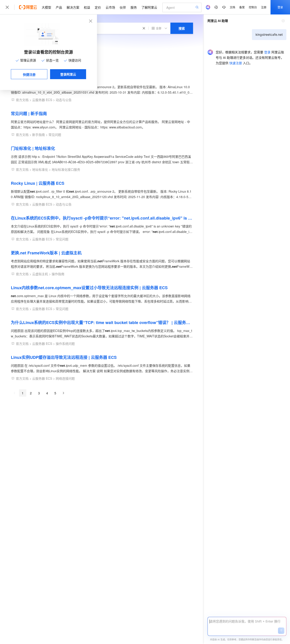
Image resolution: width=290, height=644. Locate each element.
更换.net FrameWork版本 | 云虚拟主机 (46, 253)
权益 (87, 7)
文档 (232, 7)
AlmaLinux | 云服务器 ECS (36, 78)
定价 (98, 7)
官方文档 (22, 99)
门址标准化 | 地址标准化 (33, 148)
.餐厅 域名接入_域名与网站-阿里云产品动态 (50, 49)
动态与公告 (64, 99)
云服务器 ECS (42, 99)
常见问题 (54, 134)
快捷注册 (29, 74)
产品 (59, 7)
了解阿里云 (149, 7)
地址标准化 (40, 169)
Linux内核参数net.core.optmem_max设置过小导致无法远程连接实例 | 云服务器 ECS (89, 287)
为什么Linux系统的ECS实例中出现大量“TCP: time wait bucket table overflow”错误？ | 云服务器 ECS (102, 322)
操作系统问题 (65, 343)
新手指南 (38, 134)
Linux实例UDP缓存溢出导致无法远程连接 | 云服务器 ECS (64, 357)
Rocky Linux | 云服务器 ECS (37, 183)
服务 (133, 7)
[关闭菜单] (7, 7)
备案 (242, 7)
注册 (263, 7)
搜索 (182, 28)
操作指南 (58, 274)
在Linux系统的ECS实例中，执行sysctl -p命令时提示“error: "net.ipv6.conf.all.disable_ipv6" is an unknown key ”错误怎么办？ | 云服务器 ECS (102, 218)
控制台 (253, 7)
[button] (281, 630)
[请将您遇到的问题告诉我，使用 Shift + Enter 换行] (247, 621)
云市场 (110, 7)
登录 (280, 7)
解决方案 (73, 7)
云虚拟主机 (40, 274)
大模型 (46, 7)
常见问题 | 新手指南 (29, 113)
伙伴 (123, 7)
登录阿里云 (68, 74)
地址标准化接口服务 (66, 169)
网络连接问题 (65, 378)
